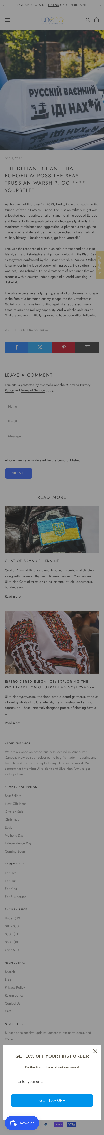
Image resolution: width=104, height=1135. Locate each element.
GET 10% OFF (52, 1100)
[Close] (95, 1051)
